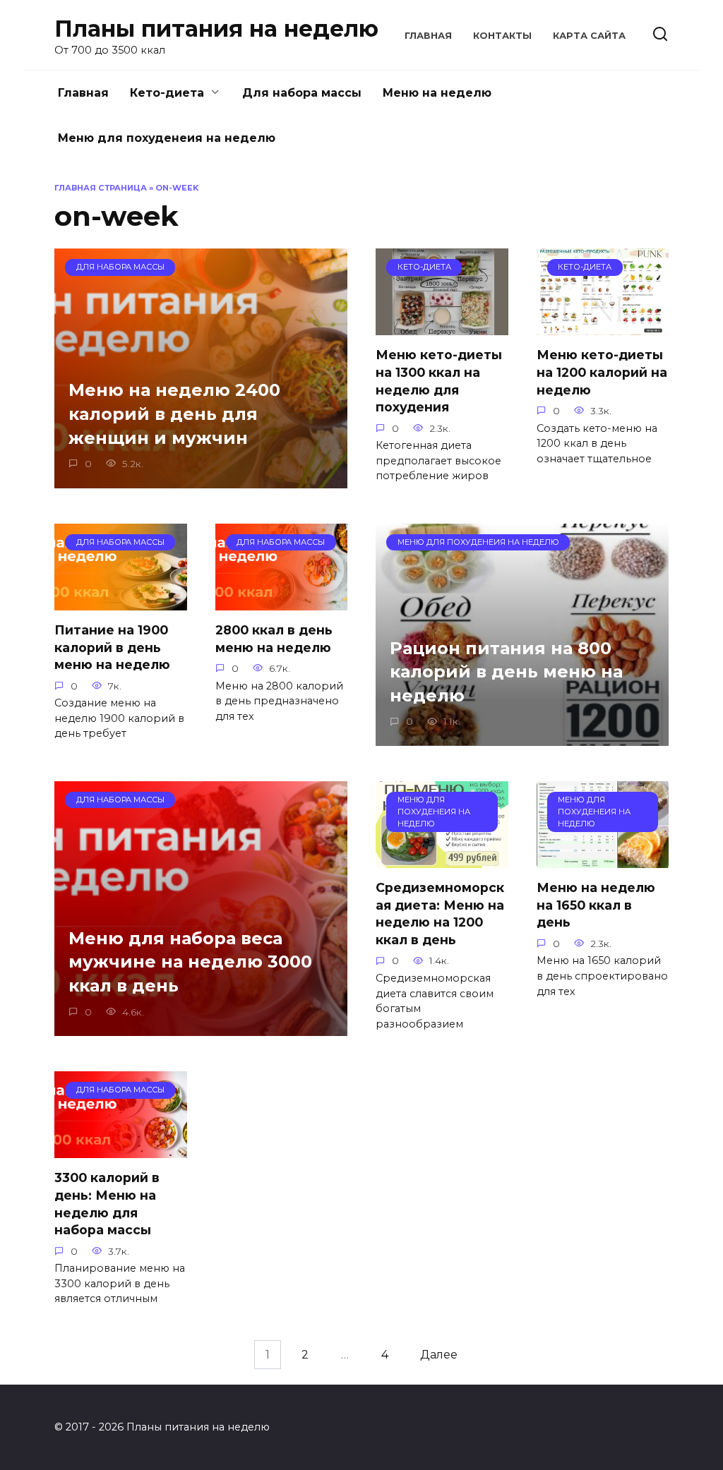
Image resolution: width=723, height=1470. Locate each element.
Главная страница (100, 188)
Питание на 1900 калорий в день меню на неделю (112, 647)
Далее (439, 1354)
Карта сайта (589, 35)
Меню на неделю (437, 93)
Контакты (502, 35)
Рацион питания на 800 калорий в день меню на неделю (506, 672)
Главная (428, 35)
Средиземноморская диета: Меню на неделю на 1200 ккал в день (440, 913)
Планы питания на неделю (216, 28)
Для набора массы (302, 93)
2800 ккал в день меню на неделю (274, 638)
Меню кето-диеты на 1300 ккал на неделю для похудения (439, 380)
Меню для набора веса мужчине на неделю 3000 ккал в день (190, 962)
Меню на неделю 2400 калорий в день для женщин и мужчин (174, 414)
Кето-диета (167, 93)
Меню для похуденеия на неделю (166, 138)
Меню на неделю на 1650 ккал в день (596, 904)
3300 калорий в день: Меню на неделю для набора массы (107, 1203)
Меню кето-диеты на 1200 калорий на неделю (602, 372)
